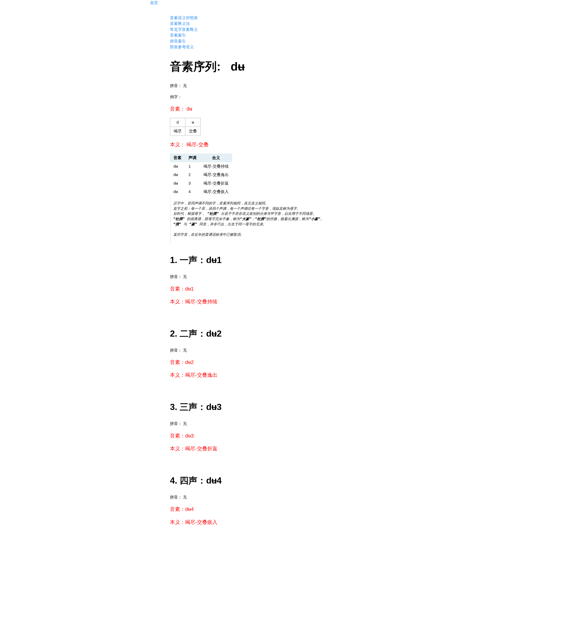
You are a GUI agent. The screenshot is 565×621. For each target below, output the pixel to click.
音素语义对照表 (184, 18)
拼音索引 (178, 41)
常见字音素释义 (184, 29)
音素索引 (178, 35)
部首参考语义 (182, 47)
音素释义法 (180, 23)
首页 (154, 3)
